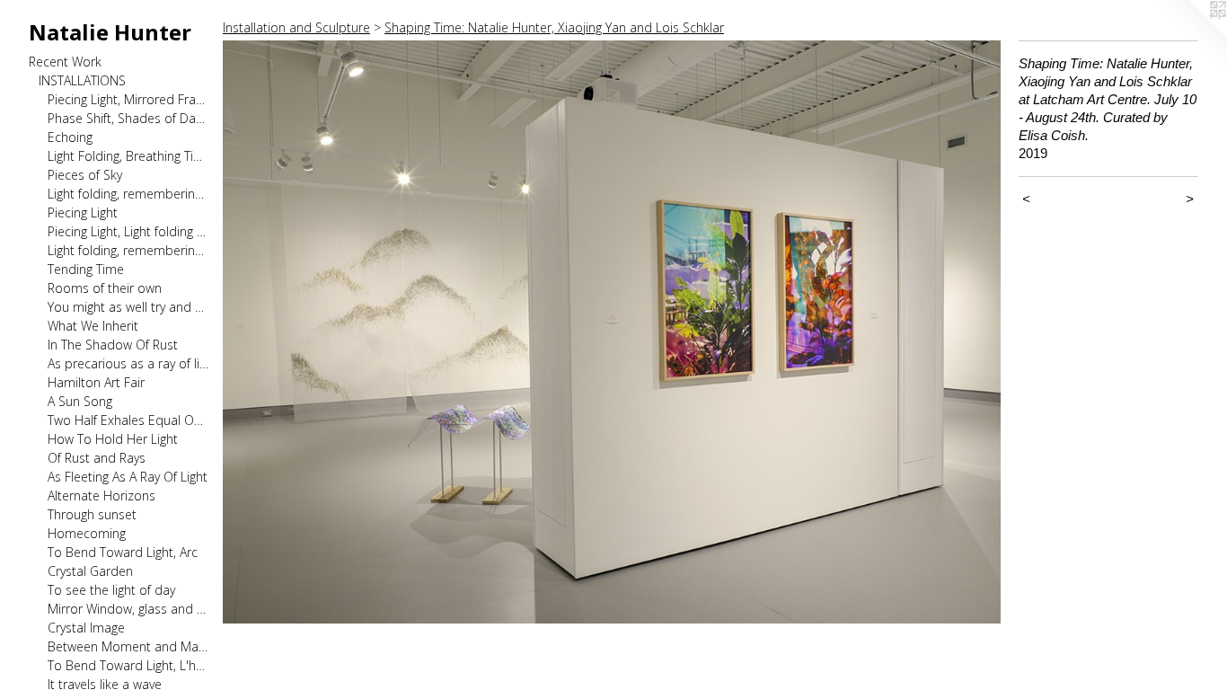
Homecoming (87, 533)
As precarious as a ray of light (128, 363)
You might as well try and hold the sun (128, 306)
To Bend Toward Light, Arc (123, 552)
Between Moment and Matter (128, 646)
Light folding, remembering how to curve (128, 250)
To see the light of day (111, 589)
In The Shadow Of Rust (113, 344)
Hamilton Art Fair (96, 382)
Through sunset (92, 514)
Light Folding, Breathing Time (128, 155)
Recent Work (65, 61)
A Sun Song (80, 401)
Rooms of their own (105, 287)
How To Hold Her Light (113, 438)
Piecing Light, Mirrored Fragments (128, 99)
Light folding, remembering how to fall (128, 193)
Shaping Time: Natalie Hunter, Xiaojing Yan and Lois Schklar (554, 27)
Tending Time (86, 269)
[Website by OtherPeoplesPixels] (1191, 36)
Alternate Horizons (101, 495)
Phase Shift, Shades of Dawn (128, 118)
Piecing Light (83, 212)
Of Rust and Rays (97, 457)
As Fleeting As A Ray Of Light (127, 476)
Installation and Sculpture (296, 27)
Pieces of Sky (85, 174)
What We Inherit (93, 325)
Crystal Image (86, 627)
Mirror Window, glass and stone (128, 608)
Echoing (70, 137)
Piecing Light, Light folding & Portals (128, 231)
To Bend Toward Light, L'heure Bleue (128, 665)
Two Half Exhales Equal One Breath (128, 420)
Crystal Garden (90, 570)
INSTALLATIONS (82, 80)
